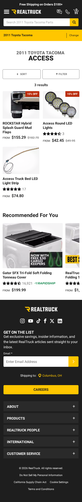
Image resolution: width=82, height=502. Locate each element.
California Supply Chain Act (30, 482)
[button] (41, 406)
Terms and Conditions (41, 489)
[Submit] (73, 361)
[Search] (74, 22)
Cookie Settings (59, 482)
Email (7, 353)
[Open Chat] (59, 12)
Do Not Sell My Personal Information (41, 475)
